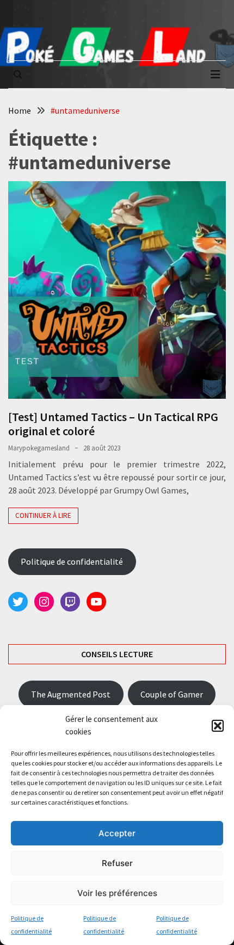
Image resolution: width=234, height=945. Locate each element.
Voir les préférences (117, 893)
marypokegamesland (39, 448)
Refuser (117, 863)
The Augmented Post (70, 694)
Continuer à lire (43, 515)
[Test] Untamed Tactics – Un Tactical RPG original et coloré (113, 423)
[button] (217, 725)
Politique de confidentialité (72, 561)
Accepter (117, 833)
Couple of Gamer (171, 694)
